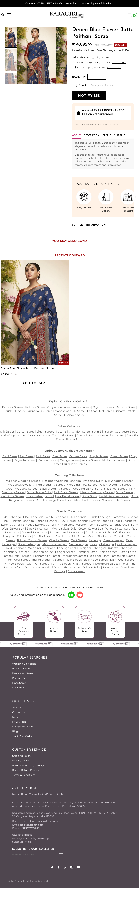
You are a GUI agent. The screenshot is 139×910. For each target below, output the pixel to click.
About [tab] (76, 135)
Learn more (119, 62)
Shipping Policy (21, 755)
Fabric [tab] (106, 135)
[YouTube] (78, 867)
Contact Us (18, 712)
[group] (11, 37)
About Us (17, 707)
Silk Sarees (18, 687)
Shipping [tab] (119, 135)
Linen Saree (19, 682)
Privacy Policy (20, 760)
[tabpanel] (103, 153)
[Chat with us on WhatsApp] (135, 15)
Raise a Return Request (26, 770)
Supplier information (89, 224)
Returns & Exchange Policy (28, 765)
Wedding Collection (24, 663)
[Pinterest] (65, 867)
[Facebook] (58, 867)
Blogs (15, 731)
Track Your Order (22, 736)
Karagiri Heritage (22, 726)
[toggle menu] (9, 14)
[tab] (91, 136)
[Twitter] (52, 867)
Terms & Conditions (23, 774)
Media (15, 717)
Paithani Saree (20, 678)
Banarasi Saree (21, 668)
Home (39, 587)
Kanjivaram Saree (22, 673)
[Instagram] (72, 867)
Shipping (108, 50)
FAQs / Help (19, 721)
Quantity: (79, 76)
